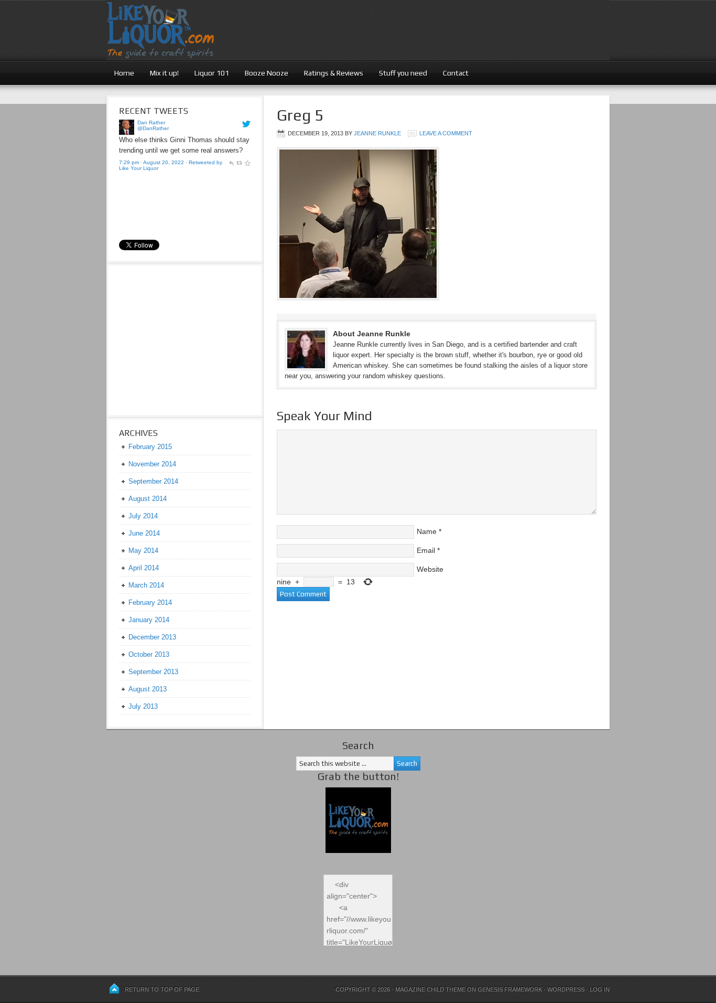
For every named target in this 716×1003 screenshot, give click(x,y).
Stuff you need (403, 73)
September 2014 (153, 481)
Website (430, 569)
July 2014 (143, 516)
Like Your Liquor (358, 30)
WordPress (565, 989)
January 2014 (148, 620)
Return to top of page (162, 989)
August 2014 (147, 499)
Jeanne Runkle (377, 133)
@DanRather (153, 128)
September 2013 (153, 672)
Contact (456, 73)
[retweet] (239, 162)
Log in (600, 989)
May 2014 (143, 550)
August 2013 (147, 689)
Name (427, 531)
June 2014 (144, 533)
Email (426, 550)
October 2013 (148, 654)
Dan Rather (151, 122)
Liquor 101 (211, 73)
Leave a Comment (445, 133)
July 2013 (143, 706)
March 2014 (146, 585)
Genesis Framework (510, 989)
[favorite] (247, 162)
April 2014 (143, 568)
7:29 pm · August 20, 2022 (151, 162)
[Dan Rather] (126, 132)
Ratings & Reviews (333, 73)
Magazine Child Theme (430, 989)
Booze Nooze (266, 73)
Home (124, 73)
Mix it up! (164, 73)
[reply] (231, 162)
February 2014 (150, 602)
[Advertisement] (184, 338)
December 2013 (152, 637)
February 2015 (150, 447)
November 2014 (152, 464)
